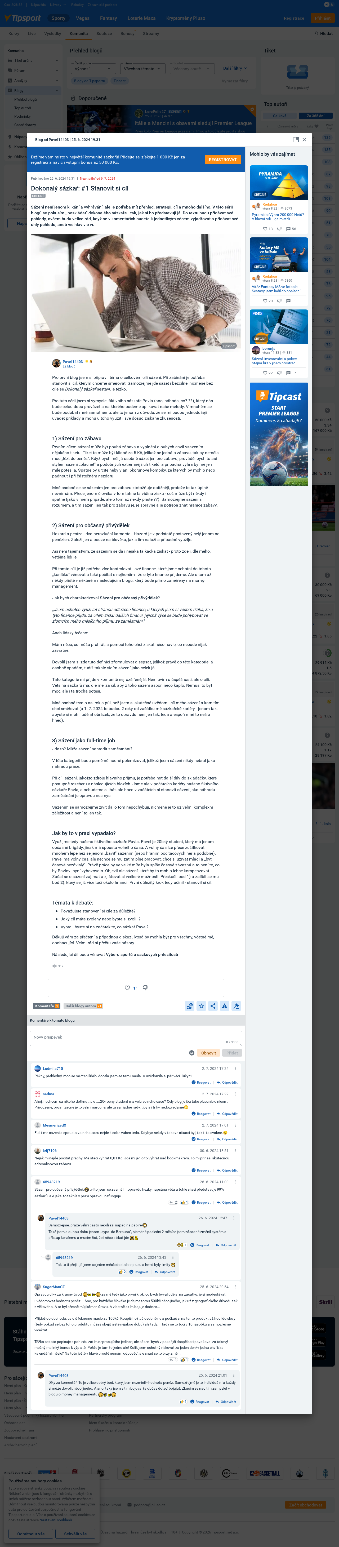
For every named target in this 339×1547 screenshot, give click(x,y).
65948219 (64, 1257)
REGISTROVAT (223, 159)
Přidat (232, 1053)
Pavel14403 (58, 1218)
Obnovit (208, 1053)
